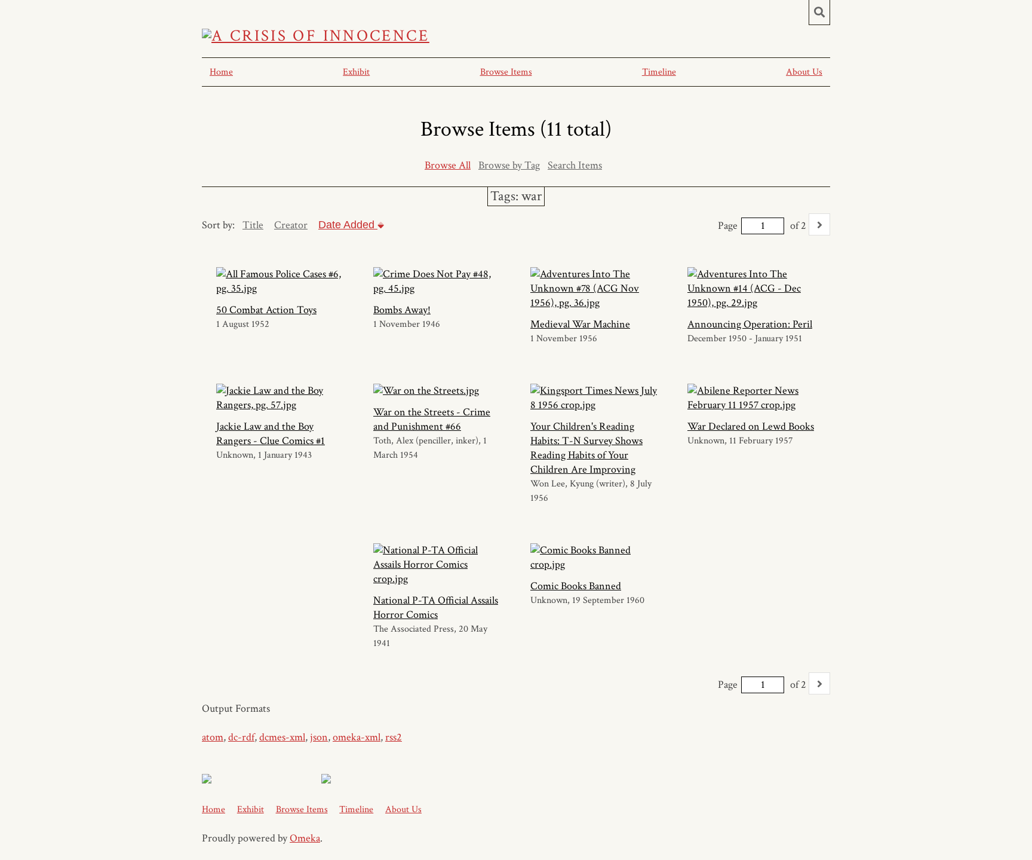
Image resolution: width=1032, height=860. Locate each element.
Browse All (448, 165)
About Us (804, 72)
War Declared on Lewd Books (750, 426)
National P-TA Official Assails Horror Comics (435, 607)
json (319, 737)
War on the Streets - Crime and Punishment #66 (431, 419)
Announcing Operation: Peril (749, 324)
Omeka (305, 838)
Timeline (659, 72)
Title (252, 225)
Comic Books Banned (575, 586)
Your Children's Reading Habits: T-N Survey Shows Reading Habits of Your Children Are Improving (586, 448)
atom (212, 737)
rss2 (393, 737)
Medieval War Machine (580, 324)
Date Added (347, 225)
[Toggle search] (819, 12)
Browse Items (506, 72)
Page (728, 225)
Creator (291, 225)
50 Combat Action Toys (266, 310)
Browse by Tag (509, 165)
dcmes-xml (282, 737)
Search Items (575, 165)
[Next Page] (819, 224)
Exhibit (356, 72)
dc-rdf (241, 737)
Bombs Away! (402, 310)
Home (221, 72)
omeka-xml (356, 737)
